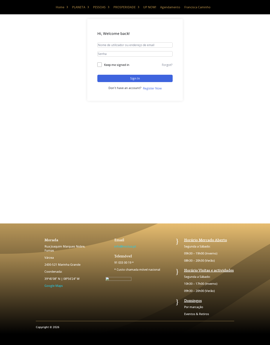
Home (60, 7)
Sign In (135, 78)
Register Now (152, 88)
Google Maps (53, 286)
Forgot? (167, 65)
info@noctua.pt (125, 246)
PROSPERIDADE (124, 7)
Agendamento (170, 7)
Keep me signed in (116, 65)
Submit (245, 203)
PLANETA (78, 7)
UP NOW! (149, 7)
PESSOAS (99, 7)
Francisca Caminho (197, 7)
